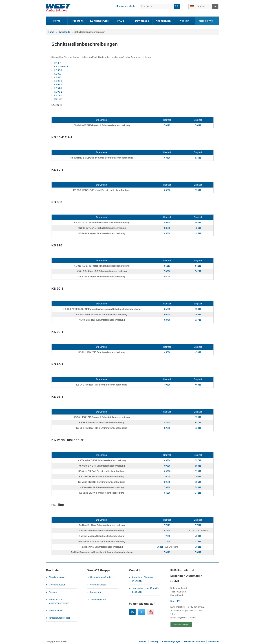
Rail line (58, 99)
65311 (198, 309)
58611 (198, 228)
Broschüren (95, 592)
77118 (167, 525)
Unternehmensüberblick (102, 577)
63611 (198, 190)
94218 (167, 493)
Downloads (142, 20)
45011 (198, 352)
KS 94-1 (58, 88)
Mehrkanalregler (57, 584)
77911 (198, 541)
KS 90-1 (58, 81)
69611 (198, 482)
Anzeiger (53, 592)
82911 (198, 417)
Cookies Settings (181, 624)
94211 (198, 493)
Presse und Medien (126, 6)
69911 (198, 471)
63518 (167, 158)
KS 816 (57, 77)
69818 (167, 466)
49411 (198, 222)
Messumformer (56, 610)
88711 (198, 422)
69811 (198, 466)
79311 (198, 487)
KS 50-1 (58, 70)
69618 (167, 482)
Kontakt (184, 20)
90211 (160, 547)
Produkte (78, 20)
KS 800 (57, 74)
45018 (167, 352)
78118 (167, 552)
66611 (198, 314)
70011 (198, 476)
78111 (198, 552)
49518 (167, 233)
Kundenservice (99, 20)
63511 (198, 158)
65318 (167, 309)
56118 (167, 266)
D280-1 (57, 63)
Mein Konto (206, 20)
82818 (167, 428)
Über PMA (175, 601)
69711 (198, 460)
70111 (198, 125)
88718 (167, 422)
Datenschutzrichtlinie (194, 641)
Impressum (213, 641)
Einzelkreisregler (57, 577)
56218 (167, 271)
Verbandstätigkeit (98, 584)
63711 (198, 320)
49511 (198, 233)
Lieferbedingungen (171, 641)
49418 (167, 222)
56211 (198, 271)
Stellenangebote (98, 599)
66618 (167, 314)
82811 (198, 428)
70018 (167, 476)
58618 (167, 228)
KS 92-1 (58, 84)
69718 (167, 460)
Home (56, 20)
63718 (167, 320)
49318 (167, 385)
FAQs (120, 20)
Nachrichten (163, 20)
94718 (167, 530)
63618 (167, 190)
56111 (198, 266)
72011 (198, 536)
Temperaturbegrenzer (59, 618)
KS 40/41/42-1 (61, 66)
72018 (167, 536)
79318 (167, 487)
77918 (167, 541)
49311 (198, 385)
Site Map (154, 641)
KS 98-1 (58, 92)
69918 (167, 471)
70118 (167, 125)
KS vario (58, 95)
